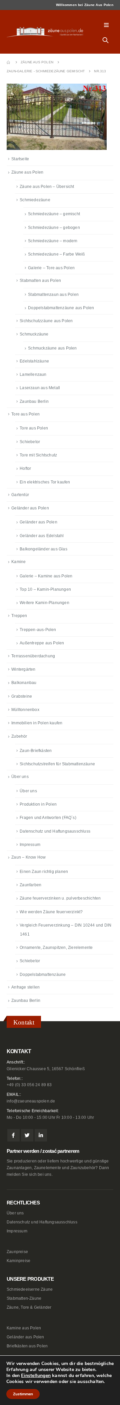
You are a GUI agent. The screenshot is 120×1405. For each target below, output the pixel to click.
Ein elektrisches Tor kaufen (45, 482)
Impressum (30, 844)
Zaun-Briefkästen (36, 750)
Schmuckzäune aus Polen (52, 348)
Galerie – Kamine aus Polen (46, 576)
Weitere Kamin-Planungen (44, 602)
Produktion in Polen (38, 804)
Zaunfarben (30, 885)
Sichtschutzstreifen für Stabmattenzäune (57, 764)
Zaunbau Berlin (34, 401)
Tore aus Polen (25, 414)
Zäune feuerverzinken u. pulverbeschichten (60, 898)
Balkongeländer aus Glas (43, 549)
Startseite (20, 159)
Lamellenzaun (33, 374)
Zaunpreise (17, 1251)
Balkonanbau (23, 682)
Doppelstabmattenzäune (43, 974)
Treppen (19, 615)
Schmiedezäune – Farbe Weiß (56, 254)
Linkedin (41, 1135)
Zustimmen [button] (23, 1394)
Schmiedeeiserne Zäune (30, 1289)
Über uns (20, 776)
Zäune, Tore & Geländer (29, 1307)
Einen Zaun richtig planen (44, 871)
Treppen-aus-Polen (38, 629)
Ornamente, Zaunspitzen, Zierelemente (56, 947)
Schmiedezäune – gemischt (54, 214)
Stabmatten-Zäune (24, 1298)
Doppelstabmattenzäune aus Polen (61, 308)
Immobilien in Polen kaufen (36, 723)
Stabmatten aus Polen (40, 280)
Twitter (27, 1135)
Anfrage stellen (25, 987)
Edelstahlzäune (34, 361)
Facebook (13, 1135)
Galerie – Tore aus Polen (51, 268)
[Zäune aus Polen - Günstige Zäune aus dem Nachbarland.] (47, 32)
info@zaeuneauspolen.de (31, 1101)
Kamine (18, 561)
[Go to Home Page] (9, 62)
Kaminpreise (18, 1260)
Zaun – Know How (28, 857)
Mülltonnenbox (25, 709)
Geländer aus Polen (30, 508)
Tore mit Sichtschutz (38, 455)
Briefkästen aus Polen (27, 1346)
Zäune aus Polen (27, 172)
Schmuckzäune (34, 334)
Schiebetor (30, 441)
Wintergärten (23, 669)
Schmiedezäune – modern (52, 241)
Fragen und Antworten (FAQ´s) (48, 817)
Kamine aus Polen (24, 1328)
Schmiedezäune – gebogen (54, 227)
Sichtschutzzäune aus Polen (46, 321)
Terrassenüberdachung (33, 656)
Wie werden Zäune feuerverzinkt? (51, 912)
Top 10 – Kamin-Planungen (45, 589)
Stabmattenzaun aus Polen (53, 294)
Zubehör (19, 736)
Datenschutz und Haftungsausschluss (55, 831)
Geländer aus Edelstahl (42, 535)
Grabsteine (21, 696)
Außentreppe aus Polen (42, 643)
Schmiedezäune (35, 200)
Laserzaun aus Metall (40, 387)
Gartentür (20, 494)
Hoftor (25, 468)
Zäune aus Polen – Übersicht (47, 186)
